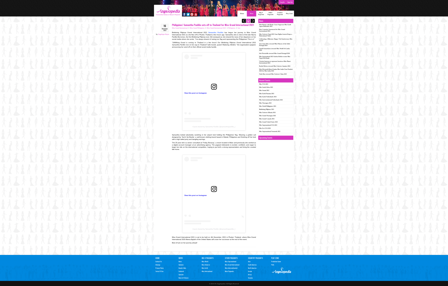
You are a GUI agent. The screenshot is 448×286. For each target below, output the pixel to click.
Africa (250, 274)
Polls (272, 265)
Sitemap (157, 265)
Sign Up (289, 2)
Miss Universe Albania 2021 (267, 112)
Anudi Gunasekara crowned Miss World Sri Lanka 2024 (274, 49)
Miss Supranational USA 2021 (268, 125)
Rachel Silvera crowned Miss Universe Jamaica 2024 (274, 66)
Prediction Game (276, 261)
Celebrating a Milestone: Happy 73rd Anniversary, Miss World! (275, 39)
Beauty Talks (182, 268)
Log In (282, 2)
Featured (181, 271)
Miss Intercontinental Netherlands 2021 (271, 100)
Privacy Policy (159, 268)
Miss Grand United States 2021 (268, 122)
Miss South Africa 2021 (266, 87)
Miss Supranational (230, 261)
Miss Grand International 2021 (216, 28)
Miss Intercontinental (231, 268)
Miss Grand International (180, 28)
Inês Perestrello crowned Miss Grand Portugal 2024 (274, 53)
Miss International (207, 271)
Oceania (250, 278)
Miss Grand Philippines (197, 28)
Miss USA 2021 (263, 84)
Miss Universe (206, 265)
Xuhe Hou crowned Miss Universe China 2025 (273, 74)
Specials (181, 274)
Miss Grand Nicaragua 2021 (267, 115)
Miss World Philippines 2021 (267, 106)
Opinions (181, 265)
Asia (238, 28)
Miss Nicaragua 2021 (265, 103)
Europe (250, 271)
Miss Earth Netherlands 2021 (268, 97)
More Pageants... (230, 271)
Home (242, 13)
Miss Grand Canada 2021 (267, 119)
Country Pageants (280, 13)
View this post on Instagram (195, 93)
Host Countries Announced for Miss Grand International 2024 (272, 30)
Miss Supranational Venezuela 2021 (269, 131)
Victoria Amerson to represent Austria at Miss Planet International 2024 (275, 62)
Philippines (231, 28)
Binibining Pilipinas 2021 (266, 109)
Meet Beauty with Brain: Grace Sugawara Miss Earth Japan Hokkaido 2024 (275, 25)
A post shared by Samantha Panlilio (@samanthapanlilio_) (213, 127)
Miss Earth (205, 268)
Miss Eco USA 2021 (265, 128)
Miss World (205, 261)
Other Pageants (270, 13)
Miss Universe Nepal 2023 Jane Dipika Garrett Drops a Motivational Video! (275, 35)
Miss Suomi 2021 (264, 90)
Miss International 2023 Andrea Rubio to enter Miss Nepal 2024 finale (274, 57)
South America (252, 265)
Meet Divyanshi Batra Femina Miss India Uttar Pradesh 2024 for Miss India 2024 (276, 70)
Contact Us (158, 261)
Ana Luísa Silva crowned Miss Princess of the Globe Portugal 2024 (274, 44)
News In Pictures (184, 278)
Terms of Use (159, 271)
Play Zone (289, 13)
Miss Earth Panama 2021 (266, 93)
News (251, 13)
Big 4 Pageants (261, 13)
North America (252, 268)
